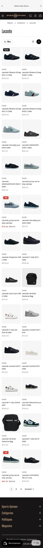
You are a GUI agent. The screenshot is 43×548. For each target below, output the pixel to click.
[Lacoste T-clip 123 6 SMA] (31, 423)
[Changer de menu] (2, 15)
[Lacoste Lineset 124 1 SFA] (31, 314)
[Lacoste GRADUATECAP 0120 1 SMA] (11, 165)
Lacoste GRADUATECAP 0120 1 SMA (11, 184)
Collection (21, 23)
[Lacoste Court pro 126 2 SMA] (11, 277)
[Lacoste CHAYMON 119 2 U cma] (31, 459)
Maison (10, 23)
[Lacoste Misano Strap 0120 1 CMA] (31, 92)
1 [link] (11, 489)
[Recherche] (30, 15)
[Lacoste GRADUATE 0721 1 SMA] (31, 129)
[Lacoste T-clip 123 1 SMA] (31, 241)
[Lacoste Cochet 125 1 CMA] (31, 350)
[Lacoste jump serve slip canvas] (31, 165)
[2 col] (38, 41)
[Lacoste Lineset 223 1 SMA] (11, 350)
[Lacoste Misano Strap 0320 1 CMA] (31, 56)
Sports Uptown (19, 539)
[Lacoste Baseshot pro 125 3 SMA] (31, 386)
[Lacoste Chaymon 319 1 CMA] (11, 241)
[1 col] (33, 41)
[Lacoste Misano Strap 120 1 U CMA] (11, 56)
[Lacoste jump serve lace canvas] (11, 204)
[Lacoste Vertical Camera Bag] (31, 277)
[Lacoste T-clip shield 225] (11, 386)
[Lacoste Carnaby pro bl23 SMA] (11, 129)
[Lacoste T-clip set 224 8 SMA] (11, 314)
